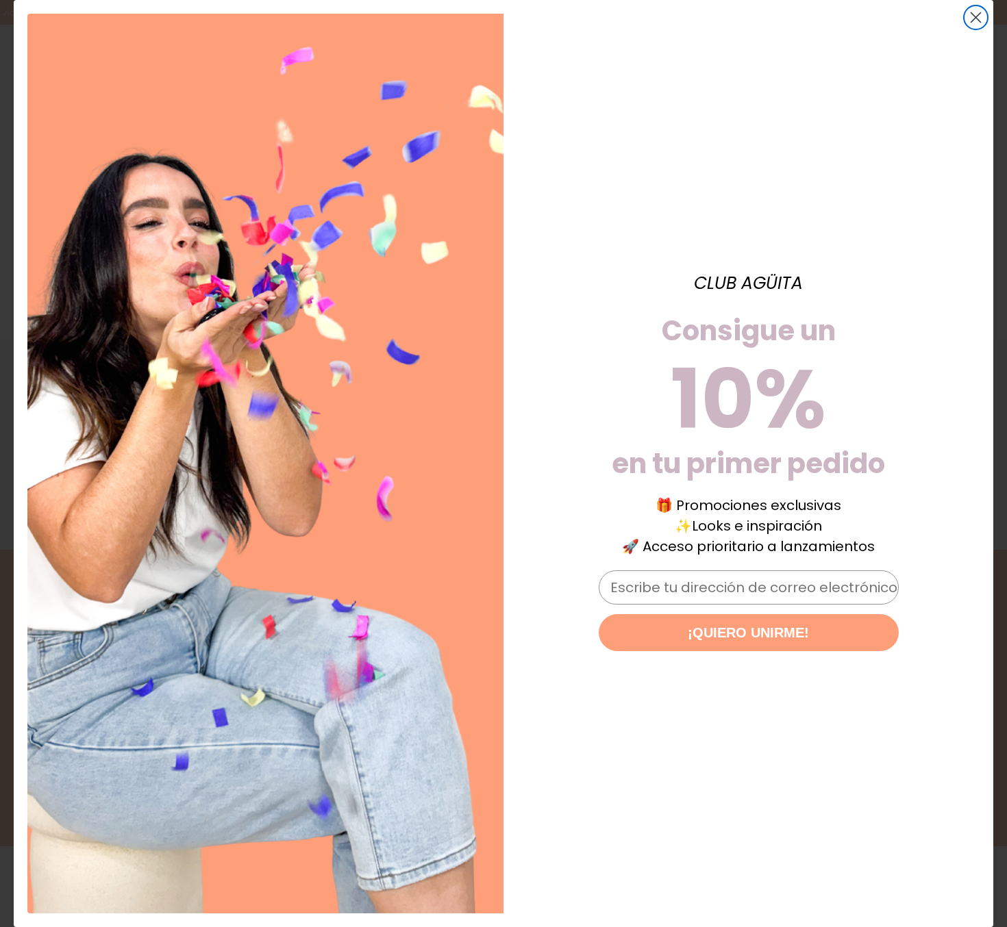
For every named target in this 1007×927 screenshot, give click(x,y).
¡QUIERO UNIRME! (748, 632)
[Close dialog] (976, 17)
